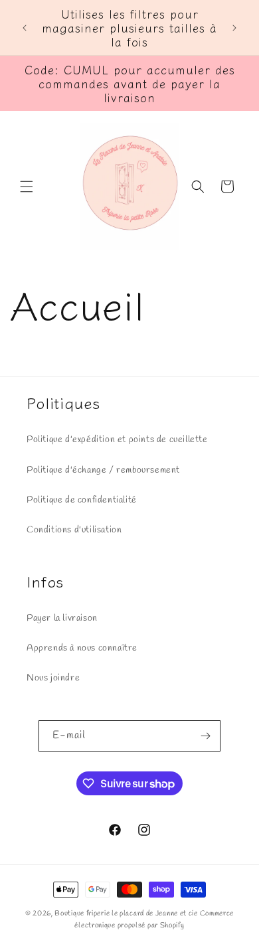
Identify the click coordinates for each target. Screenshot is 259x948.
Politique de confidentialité (82, 500)
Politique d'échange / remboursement (103, 470)
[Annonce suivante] (234, 27)
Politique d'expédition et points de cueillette (117, 440)
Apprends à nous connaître (82, 648)
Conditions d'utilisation (74, 530)
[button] (26, 186)
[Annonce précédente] (24, 27)
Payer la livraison (62, 618)
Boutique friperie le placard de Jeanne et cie (126, 913)
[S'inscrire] (205, 735)
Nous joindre (53, 678)
